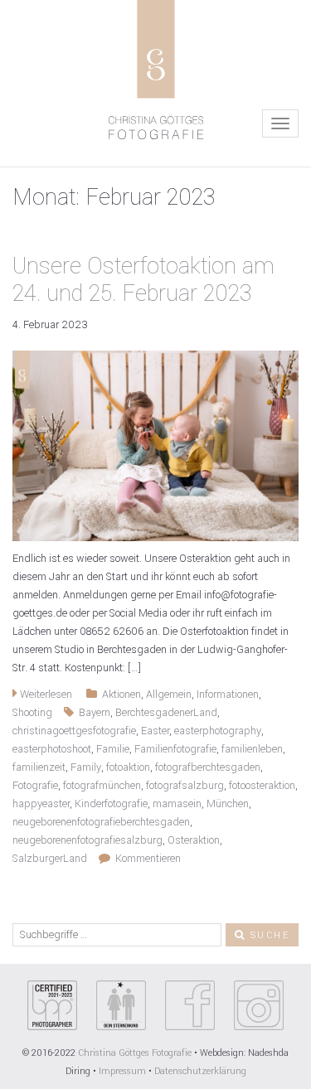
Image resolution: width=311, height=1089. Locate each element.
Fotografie (35, 785)
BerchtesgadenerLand (166, 712)
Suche (267, 935)
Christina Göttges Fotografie (136, 1053)
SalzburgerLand (49, 858)
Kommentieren (145, 858)
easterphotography (217, 731)
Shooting (32, 712)
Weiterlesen (44, 694)
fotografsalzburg (185, 785)
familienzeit (39, 767)
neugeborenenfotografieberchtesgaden (101, 822)
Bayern (94, 712)
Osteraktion (194, 840)
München (228, 803)
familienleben (252, 749)
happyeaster (41, 803)
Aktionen (121, 694)
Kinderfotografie (111, 803)
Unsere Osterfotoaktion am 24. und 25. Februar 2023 (143, 280)
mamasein (177, 803)
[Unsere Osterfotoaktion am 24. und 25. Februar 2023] (155, 445)
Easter (155, 731)
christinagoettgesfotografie (74, 731)
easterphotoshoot (51, 749)
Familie (112, 749)
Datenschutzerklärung (200, 1071)
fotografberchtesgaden (207, 767)
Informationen (228, 694)
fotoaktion (128, 767)
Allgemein (169, 694)
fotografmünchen (102, 785)
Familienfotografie (175, 749)
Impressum (122, 1071)
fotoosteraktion (262, 785)
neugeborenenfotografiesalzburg (87, 840)
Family (85, 767)
